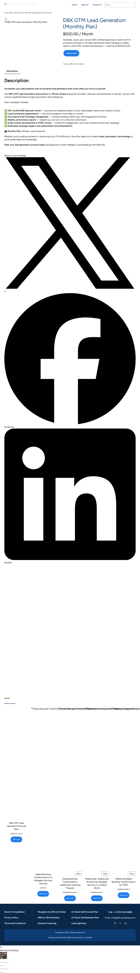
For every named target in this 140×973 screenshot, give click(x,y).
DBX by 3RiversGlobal (49, 917)
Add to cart (71, 53)
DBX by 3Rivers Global (17, 13)
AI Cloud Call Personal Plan (84, 912)
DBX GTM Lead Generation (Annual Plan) (16, 826)
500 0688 (127, 912)
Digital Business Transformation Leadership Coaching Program (70, 883)
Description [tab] (12, 71)
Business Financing (47, 923)
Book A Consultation (14, 912)
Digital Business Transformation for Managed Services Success (43, 879)
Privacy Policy (11, 917)
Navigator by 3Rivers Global (52, 912)
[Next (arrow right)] (3, 965)
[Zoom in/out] (1, 962)
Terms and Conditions (15, 923)
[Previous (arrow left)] (1, 965)
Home (6, 13)
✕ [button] (1, 947)
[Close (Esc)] (8, 962)
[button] (5, 18)
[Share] (5, 962)
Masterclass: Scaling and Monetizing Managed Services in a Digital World (97, 883)
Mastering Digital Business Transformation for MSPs (124, 881)
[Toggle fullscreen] (3, 962)
